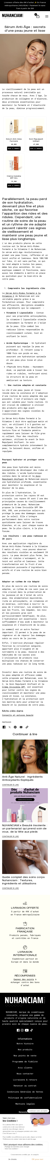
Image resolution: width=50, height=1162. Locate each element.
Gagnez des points (24, 979)
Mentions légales (25, 1103)
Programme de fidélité (25, 1061)
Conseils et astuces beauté (17, 715)
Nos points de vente (25, 1055)
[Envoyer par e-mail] (21, 727)
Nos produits (25, 1049)
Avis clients (25, 1067)
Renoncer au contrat (25, 1085)
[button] (47, 16)
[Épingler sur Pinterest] (15, 727)
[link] (18, 1030)
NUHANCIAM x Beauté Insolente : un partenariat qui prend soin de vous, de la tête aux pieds (24, 828)
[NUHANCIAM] (15, 16)
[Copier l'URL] (27, 727)
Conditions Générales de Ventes (25, 1091)
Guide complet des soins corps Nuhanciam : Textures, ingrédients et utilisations (23, 880)
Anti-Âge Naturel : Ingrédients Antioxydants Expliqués (22, 778)
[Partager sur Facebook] (4, 727)
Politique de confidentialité (25, 1097)
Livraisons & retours (25, 1079)
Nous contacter (25, 1073)
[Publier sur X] (9, 727)
